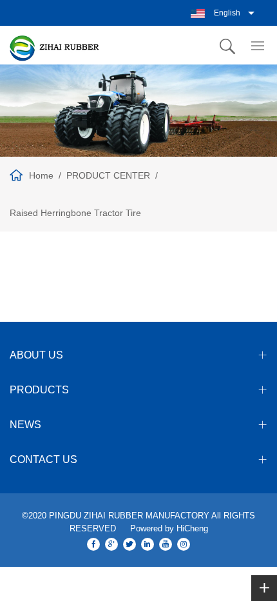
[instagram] (184, 544)
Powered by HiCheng (169, 528)
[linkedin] (147, 544)
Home (41, 175)
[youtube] (166, 544)
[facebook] (93, 544)
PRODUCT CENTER (108, 175)
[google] (111, 544)
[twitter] (129, 544)
